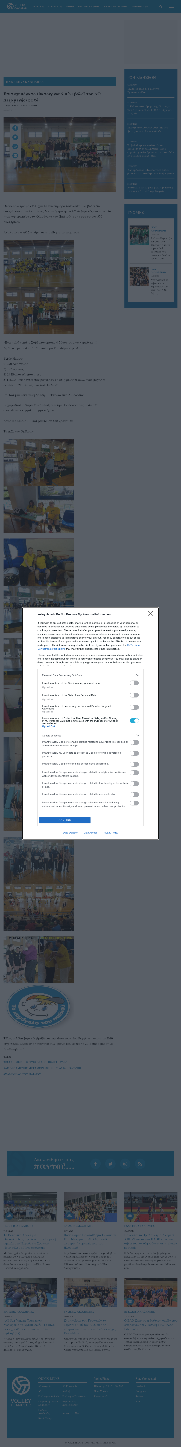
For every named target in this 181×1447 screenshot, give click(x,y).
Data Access (90, 832)
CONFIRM (65, 820)
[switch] (134, 683)
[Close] (151, 614)
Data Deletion (70, 832)
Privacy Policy (110, 832)
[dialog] (90, 723)
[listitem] (90, 675)
